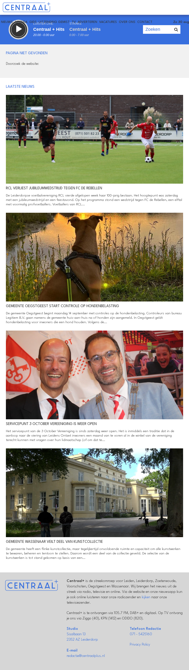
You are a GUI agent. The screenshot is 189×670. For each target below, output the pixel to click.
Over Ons (127, 22)
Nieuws (7, 22)
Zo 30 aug (181, 22)
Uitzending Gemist (54, 22)
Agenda (21, 22)
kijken (146, 597)
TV (74, 22)
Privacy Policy (140, 645)
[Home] (26, 7)
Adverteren (87, 22)
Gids (33, 22)
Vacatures (108, 22)
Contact (144, 22)
